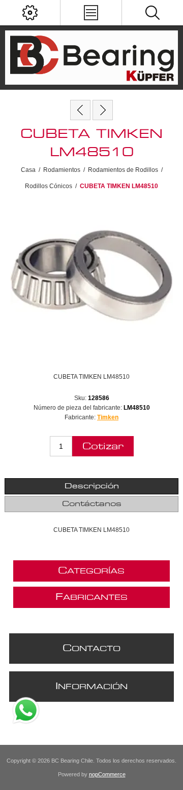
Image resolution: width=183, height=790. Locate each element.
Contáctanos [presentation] (91, 504)
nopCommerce (107, 774)
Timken (107, 417)
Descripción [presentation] (92, 486)
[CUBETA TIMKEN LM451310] (80, 110)
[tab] (91, 486)
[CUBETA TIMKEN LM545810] (103, 110)
